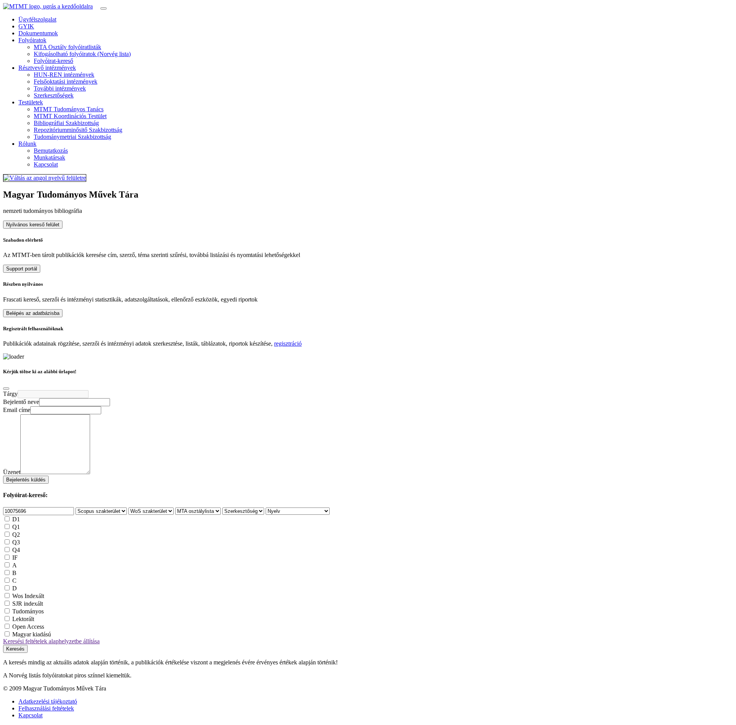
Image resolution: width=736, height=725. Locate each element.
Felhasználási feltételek (46, 708)
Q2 (16, 534)
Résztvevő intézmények (47, 67)
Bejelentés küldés (26, 480)
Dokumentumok (38, 33)
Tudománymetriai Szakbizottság (72, 136)
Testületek (30, 102)
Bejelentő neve (21, 402)
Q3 (16, 542)
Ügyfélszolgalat (37, 19)
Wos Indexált (28, 596)
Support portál (21, 269)
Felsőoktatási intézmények (65, 81)
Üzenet (11, 472)
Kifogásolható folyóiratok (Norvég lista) (82, 54)
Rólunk (27, 143)
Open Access (28, 626)
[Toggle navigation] (103, 8)
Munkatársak (49, 157)
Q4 (16, 550)
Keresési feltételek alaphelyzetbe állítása (51, 641)
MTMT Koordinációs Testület (70, 116)
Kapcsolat (46, 164)
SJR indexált (27, 603)
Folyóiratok (32, 40)
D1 (16, 519)
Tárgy (10, 394)
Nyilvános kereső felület (32, 224)
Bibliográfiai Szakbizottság (66, 123)
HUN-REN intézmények (64, 74)
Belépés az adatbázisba (32, 313)
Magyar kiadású (31, 634)
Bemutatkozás (51, 150)
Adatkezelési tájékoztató (47, 701)
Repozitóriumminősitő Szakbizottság (78, 130)
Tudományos (28, 611)
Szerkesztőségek (54, 95)
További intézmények (60, 88)
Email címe (16, 410)
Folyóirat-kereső (53, 61)
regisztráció (288, 343)
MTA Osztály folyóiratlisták (67, 47)
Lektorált (23, 619)
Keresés (15, 649)
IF (15, 557)
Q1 (16, 527)
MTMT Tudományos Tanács (69, 109)
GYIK (26, 26)
